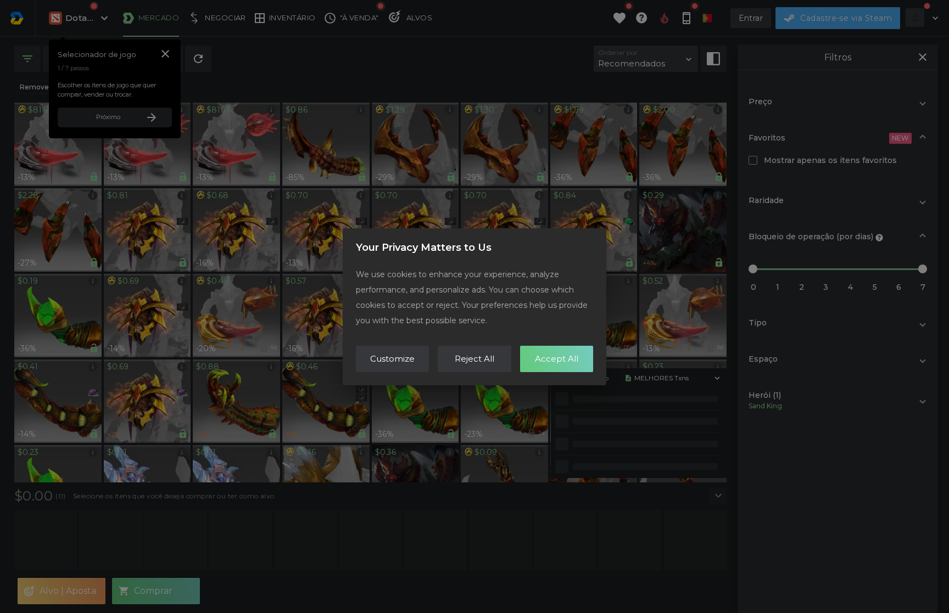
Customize (392, 358)
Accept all (556, 358)
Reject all (474, 358)
